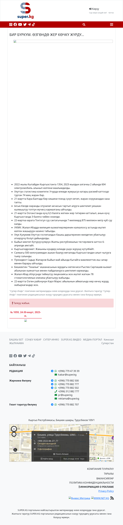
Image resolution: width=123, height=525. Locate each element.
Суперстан (107, 343)
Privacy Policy (106, 491)
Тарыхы (109, 473)
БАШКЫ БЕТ (16, 339)
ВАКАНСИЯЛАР (105, 478)
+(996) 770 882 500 (68, 380)
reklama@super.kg (68, 398)
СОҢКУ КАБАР (33, 339)
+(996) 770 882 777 (68, 384)
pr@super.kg (65, 395)
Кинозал (109, 339)
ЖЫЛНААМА (16, 343)
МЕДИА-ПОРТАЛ (92, 339)
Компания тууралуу (100, 469)
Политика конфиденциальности (91, 482)
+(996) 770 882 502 (68, 387)
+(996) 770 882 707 (68, 404)
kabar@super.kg (67, 374)
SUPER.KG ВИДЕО (71, 339)
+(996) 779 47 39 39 (68, 371)
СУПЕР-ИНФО (51, 339)
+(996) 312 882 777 (68, 391)
